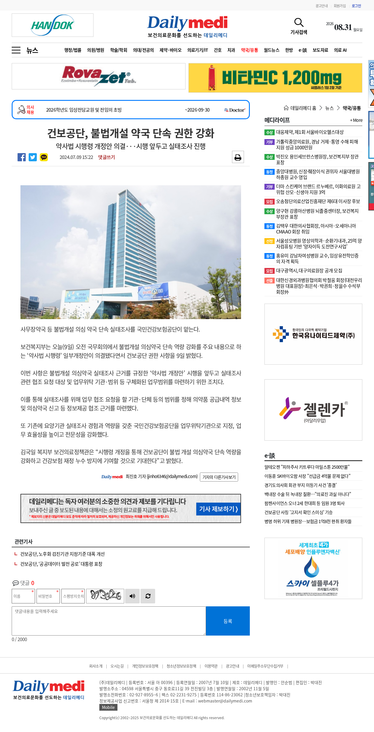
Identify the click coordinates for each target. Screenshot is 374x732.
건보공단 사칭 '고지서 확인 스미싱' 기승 (298, 512)
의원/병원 (95, 50)
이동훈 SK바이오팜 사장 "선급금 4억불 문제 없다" (307, 476)
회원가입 (340, 5)
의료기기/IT (197, 50)
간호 (218, 50)
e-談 (303, 50)
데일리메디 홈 (303, 107)
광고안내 (322, 5)
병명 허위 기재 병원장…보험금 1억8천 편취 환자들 (308, 521)
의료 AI (340, 50)
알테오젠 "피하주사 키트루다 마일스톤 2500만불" (307, 467)
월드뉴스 (271, 50)
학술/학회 (118, 50)
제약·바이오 (170, 50)
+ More (356, 120)
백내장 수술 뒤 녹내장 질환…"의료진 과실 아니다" (307, 494)
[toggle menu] (16, 48)
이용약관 (211, 666)
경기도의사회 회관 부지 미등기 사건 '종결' (300, 485)
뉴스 (32, 50)
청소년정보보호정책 (181, 666)
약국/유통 (249, 50)
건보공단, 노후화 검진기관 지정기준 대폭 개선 (62, 553)
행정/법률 (72, 50)
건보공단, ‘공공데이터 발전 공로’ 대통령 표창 (61, 563)
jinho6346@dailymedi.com (172, 476)
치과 (231, 50)
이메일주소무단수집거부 (265, 666)
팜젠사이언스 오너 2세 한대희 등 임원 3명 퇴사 (304, 503)
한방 (289, 50)
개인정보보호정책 (145, 666)
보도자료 (320, 50)
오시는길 (117, 666)
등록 (228, 620)
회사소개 (95, 666)
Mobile (108, 707)
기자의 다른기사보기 (219, 477)
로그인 (356, 5)
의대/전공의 (143, 50)
